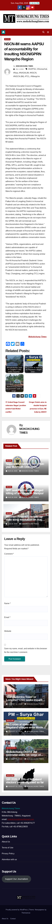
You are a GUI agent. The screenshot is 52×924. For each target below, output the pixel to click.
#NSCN (33, 73)
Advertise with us (9, 859)
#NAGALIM (24, 73)
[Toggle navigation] (48, 32)
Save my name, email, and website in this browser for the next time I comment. (25, 650)
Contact (13, 919)
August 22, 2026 (15, 704)
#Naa (15, 73)
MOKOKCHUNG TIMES (24, 66)
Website (7, 631)
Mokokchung (11, 693)
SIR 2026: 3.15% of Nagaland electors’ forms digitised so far (25, 781)
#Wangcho (35, 76)
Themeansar (26, 913)
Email (7, 617)
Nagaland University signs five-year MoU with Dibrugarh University (25, 466)
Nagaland (10, 720)
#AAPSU (32, 69)
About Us (6, 842)
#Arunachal (42, 69)
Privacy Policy (8, 854)
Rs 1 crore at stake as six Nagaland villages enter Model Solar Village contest (25, 727)
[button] (43, 32)
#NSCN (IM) (18, 76)
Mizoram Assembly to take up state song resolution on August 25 (26, 519)
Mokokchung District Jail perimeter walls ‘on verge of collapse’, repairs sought (23, 754)
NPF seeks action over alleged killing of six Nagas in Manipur (25, 492)
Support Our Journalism (16, 879)
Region (7, 39)
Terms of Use (7, 848)
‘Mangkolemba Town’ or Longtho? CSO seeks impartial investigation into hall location (25, 700)
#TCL (27, 76)
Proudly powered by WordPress (17, 910)
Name (7, 603)
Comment (9, 554)
